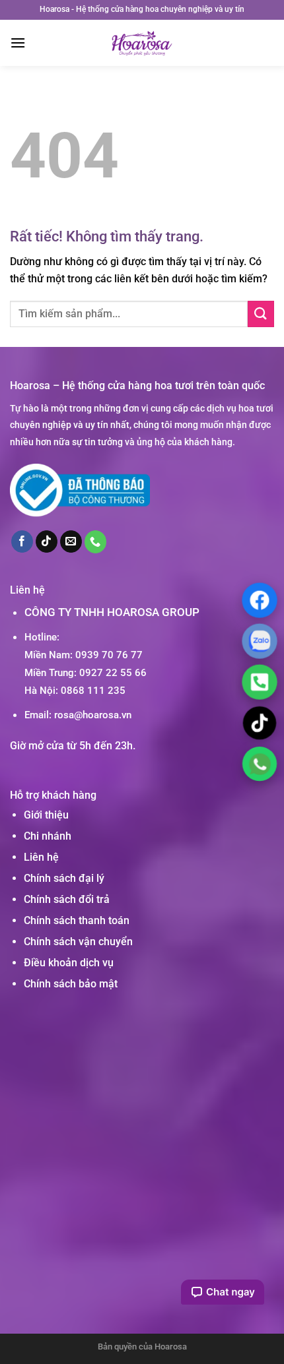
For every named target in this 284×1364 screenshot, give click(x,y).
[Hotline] (259, 682)
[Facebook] (259, 600)
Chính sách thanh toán (76, 920)
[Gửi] (261, 313)
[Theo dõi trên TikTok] (47, 541)
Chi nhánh (47, 836)
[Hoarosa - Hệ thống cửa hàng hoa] (142, 43)
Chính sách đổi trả (67, 899)
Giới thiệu (46, 815)
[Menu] (18, 42)
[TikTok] (259, 722)
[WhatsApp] (259, 763)
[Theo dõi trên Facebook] (22, 541)
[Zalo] (259, 641)
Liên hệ (41, 857)
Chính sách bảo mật (71, 983)
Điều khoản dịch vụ (69, 962)
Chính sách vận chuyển (78, 941)
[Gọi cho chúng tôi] (96, 541)
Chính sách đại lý (64, 878)
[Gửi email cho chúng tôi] (71, 541)
